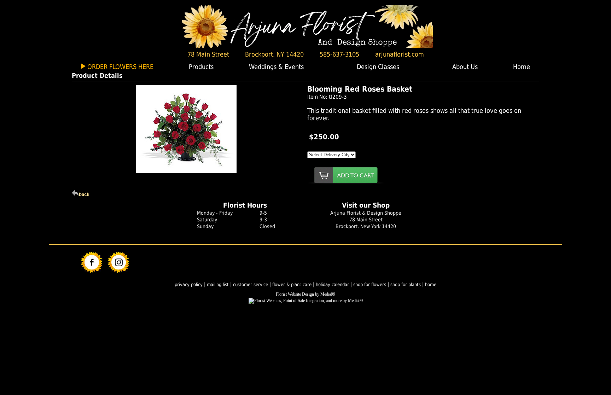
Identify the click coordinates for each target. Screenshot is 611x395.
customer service (250, 284)
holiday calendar (332, 284)
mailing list (218, 284)
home (430, 284)
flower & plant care (292, 284)
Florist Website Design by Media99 (305, 294)
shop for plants (405, 284)
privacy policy (189, 284)
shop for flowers (369, 284)
